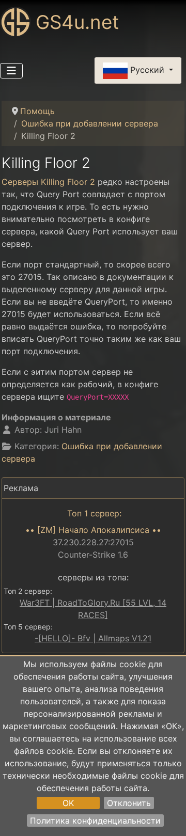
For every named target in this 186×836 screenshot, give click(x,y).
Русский (147, 70)
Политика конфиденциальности (95, 820)
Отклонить (129, 803)
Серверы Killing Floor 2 (48, 182)
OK (68, 803)
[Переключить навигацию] (11, 70)
